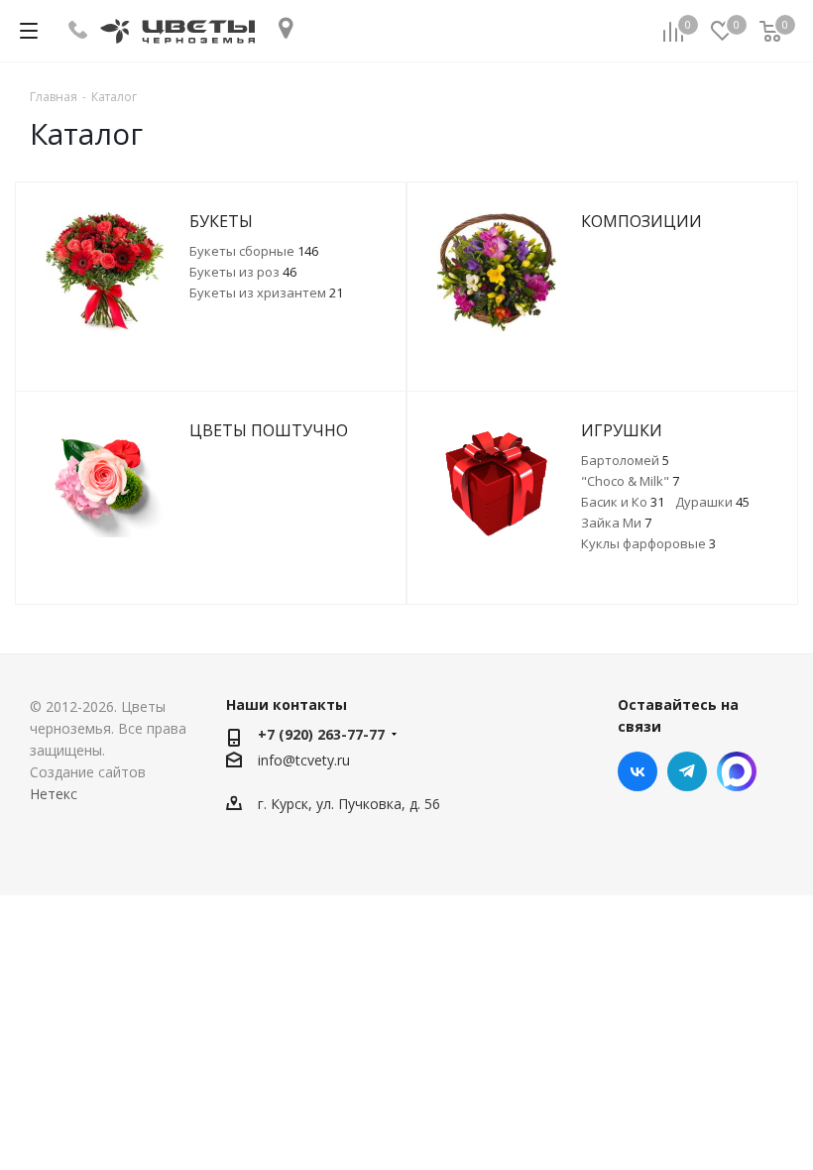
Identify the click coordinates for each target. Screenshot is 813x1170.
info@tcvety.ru (304, 760)
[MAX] (736, 771)
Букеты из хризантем (266, 292)
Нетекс (53, 793)
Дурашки (712, 502)
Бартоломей (625, 460)
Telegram (687, 771)
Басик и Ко (622, 502)
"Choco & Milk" (630, 481)
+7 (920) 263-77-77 (321, 734)
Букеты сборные (253, 251)
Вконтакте (637, 771)
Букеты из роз (242, 272)
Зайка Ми (616, 522)
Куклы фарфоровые (648, 543)
